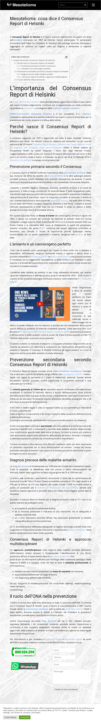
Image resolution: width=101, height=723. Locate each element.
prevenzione (29, 108)
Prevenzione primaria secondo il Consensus (38, 66)
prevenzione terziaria (37, 609)
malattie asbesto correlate (65, 108)
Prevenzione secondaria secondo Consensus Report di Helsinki (42, 71)
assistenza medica (52, 639)
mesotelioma (57, 176)
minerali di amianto (60, 200)
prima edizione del (26, 102)
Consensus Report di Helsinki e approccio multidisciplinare (44, 77)
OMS (43, 228)
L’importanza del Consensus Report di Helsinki (34, 60)
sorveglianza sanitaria (72, 374)
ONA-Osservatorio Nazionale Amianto (31, 114)
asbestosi (35, 256)
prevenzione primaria (74, 172)
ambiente (79, 234)
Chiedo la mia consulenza (66, 689)
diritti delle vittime (74, 609)
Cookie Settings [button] (10, 717)
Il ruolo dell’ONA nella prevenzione (31, 80)
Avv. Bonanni (84, 114)
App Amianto (49, 621)
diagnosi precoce (21, 466)
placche (44, 256)
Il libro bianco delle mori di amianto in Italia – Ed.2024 (44, 332)
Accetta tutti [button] (24, 717)
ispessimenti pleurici (60, 256)
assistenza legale (74, 639)
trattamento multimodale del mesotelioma (57, 487)
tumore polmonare (61, 556)
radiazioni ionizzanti (77, 529)
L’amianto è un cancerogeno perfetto (36, 68)
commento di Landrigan (21, 160)
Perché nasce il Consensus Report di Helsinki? (35, 63)
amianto (17, 40)
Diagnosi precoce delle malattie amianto (37, 74)
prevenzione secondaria (69, 371)
